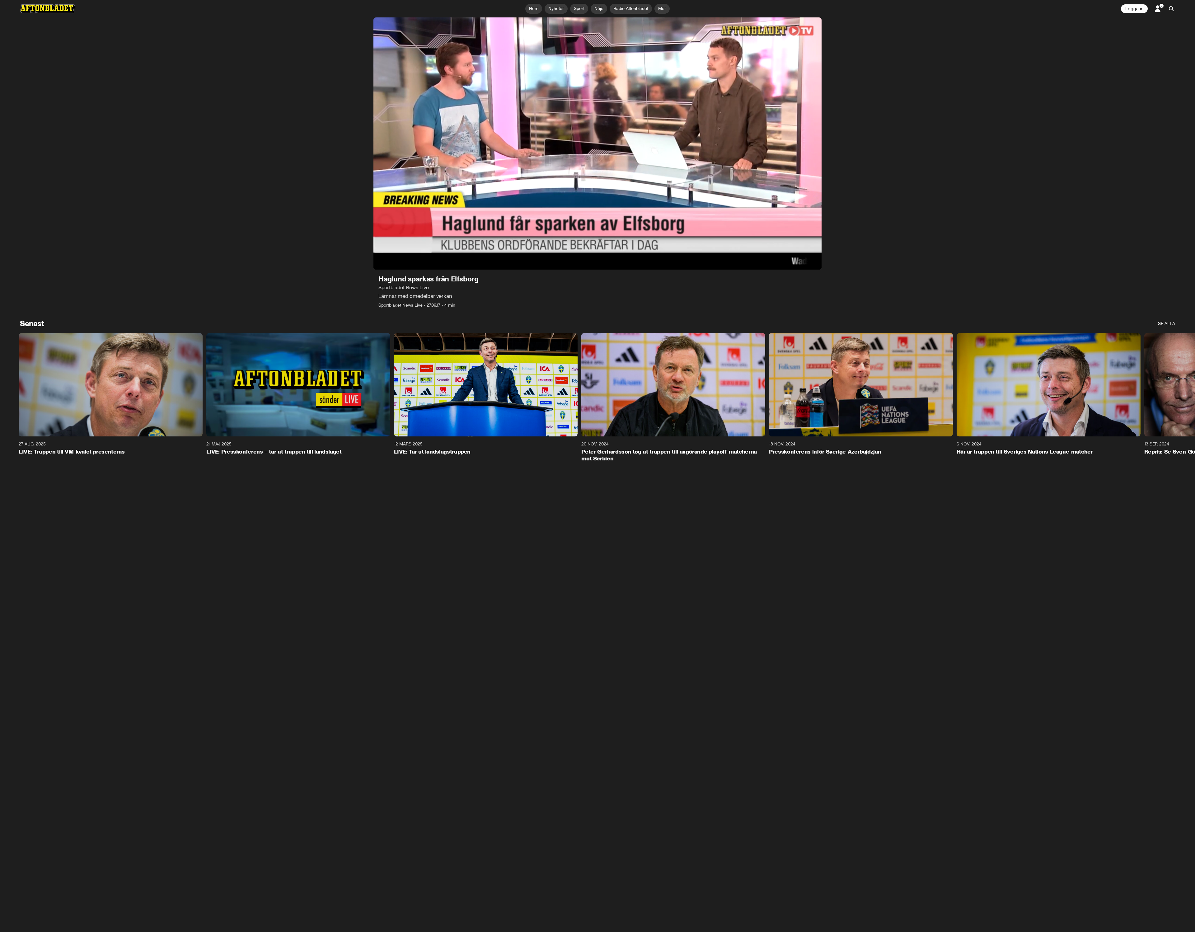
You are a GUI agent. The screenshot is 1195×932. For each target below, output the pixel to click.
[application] (597, 143)
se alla (1166, 323)
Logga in (1134, 9)
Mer (662, 8)
